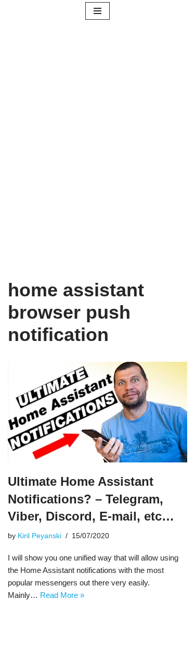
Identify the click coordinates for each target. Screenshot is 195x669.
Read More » (62, 595)
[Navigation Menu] (97, 11)
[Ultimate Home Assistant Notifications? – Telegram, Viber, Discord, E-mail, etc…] (97, 412)
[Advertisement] (97, 166)
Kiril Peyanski (39, 536)
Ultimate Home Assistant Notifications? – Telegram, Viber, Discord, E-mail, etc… (91, 498)
